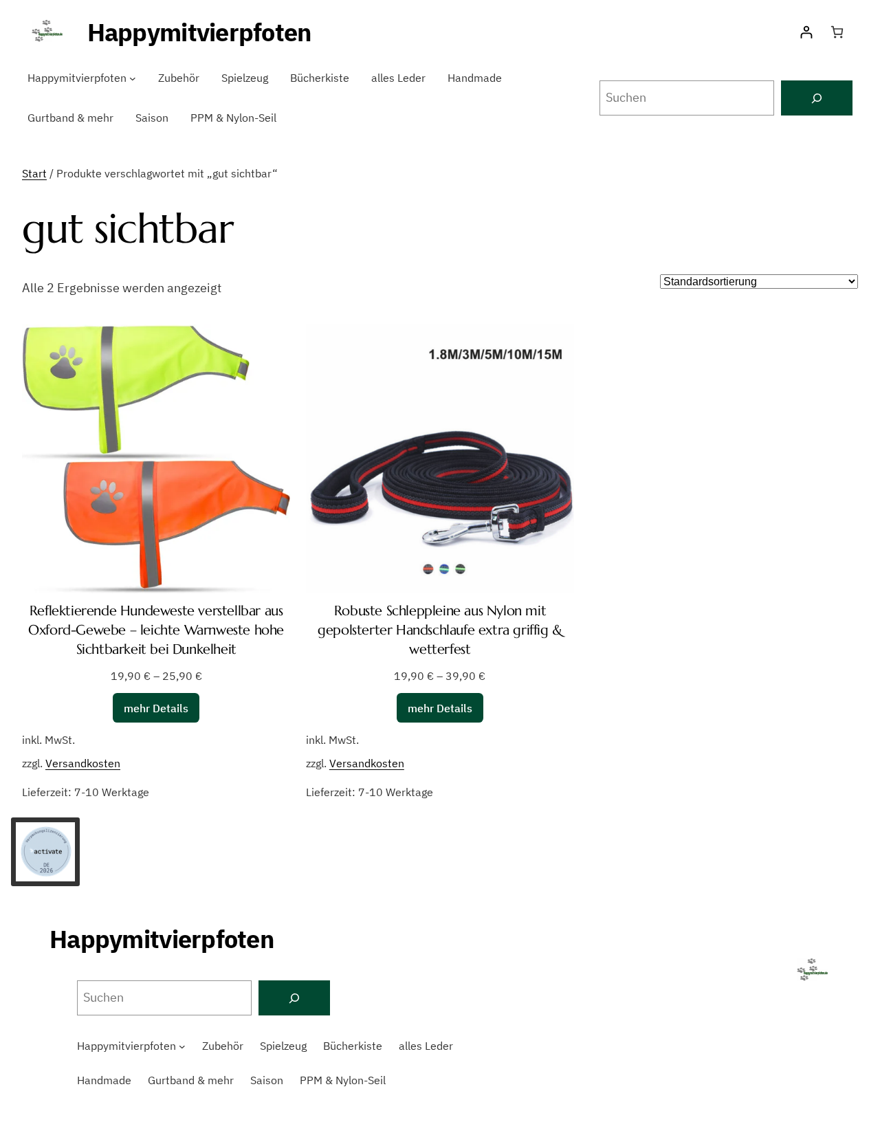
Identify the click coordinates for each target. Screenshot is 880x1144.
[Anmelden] (806, 31)
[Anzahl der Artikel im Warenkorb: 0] (837, 31)
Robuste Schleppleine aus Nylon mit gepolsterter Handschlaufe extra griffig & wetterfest (440, 630)
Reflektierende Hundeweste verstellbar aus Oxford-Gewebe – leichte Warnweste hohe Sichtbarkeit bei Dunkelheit (156, 630)
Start (34, 173)
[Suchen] (816, 98)
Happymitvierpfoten (199, 32)
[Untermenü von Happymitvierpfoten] (132, 78)
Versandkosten (82, 763)
